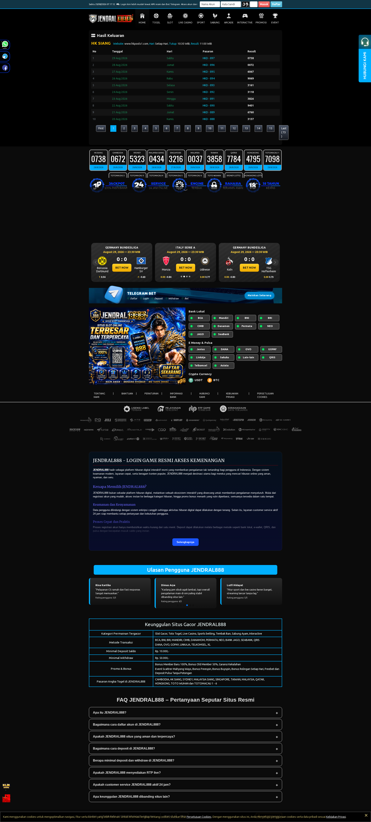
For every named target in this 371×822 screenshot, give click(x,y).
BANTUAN (127, 393)
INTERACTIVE (245, 22)
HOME (142, 22)
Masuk (264, 4)
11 (222, 128)
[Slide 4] (189, 276)
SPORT (201, 22)
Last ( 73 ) (283, 132)
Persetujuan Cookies (199, 816)
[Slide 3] (187, 276)
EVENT (275, 22)
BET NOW (121, 267)
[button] (178, 605)
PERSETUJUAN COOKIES (265, 395)
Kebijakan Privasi (336, 816)
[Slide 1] (181, 276)
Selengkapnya (185, 542)
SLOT (170, 22)
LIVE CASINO (185, 22)
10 (209, 128)
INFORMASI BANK (176, 395)
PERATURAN (151, 393)
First (101, 128)
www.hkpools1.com (136, 43)
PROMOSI (261, 22)
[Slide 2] (184, 276)
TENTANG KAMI (99, 395)
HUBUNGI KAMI (204, 395)
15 (270, 128)
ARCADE (228, 22)
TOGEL (156, 22)
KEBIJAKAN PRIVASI (232, 395)
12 (234, 128)
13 (246, 128)
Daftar (276, 4)
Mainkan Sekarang (259, 295)
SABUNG (215, 22)
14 (258, 128)
